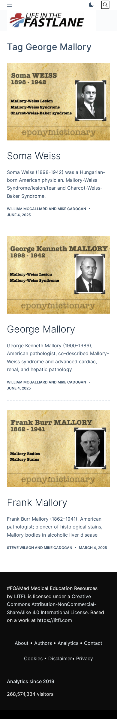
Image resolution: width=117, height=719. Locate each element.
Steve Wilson (20, 547)
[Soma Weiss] (58, 101)
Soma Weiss (34, 156)
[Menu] (9, 5)
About (21, 643)
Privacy (84, 658)
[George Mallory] (58, 275)
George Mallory (41, 329)
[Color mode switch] (90, 5)
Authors (43, 643)
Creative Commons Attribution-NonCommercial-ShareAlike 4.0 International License (51, 604)
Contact (93, 643)
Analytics (68, 643)
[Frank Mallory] (58, 448)
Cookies (34, 658)
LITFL (20, 596)
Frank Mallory (37, 502)
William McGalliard (27, 209)
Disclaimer (60, 658)
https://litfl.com (54, 620)
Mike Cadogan (72, 209)
